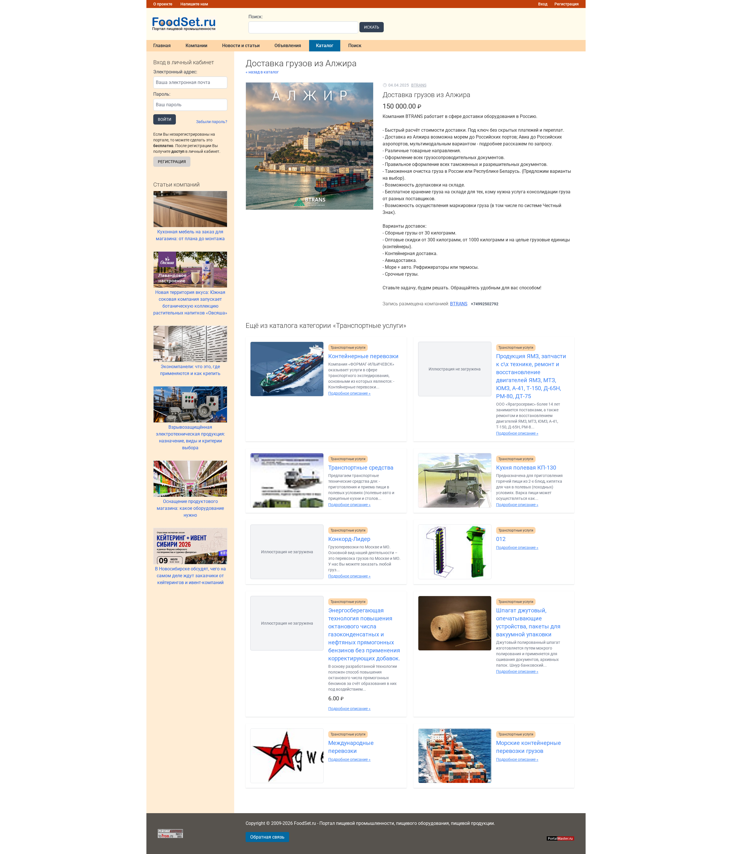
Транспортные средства (360, 467)
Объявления (287, 45)
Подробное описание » (349, 393)
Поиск (354, 45)
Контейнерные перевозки (363, 356)
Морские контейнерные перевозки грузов (528, 746)
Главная (162, 45)
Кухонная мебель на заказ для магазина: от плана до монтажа (190, 235)
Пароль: (161, 94)
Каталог (324, 45)
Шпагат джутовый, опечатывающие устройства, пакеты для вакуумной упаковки (528, 622)
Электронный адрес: (175, 72)
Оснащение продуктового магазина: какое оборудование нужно (190, 508)
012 (501, 539)
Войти (164, 119)
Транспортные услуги (348, 348)
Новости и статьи (241, 45)
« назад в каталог (262, 72)
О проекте (162, 4)
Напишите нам (194, 4)
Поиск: (255, 16)
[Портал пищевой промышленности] (194, 24)
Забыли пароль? (211, 121)
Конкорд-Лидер (349, 539)
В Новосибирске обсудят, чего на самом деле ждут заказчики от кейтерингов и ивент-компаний (190, 575)
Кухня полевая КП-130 (526, 467)
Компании (196, 45)
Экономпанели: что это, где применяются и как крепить (190, 370)
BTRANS (418, 85)
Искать (371, 27)
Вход (543, 4)
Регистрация (566, 4)
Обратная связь (267, 837)
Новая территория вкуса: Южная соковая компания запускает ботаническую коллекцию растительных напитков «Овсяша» (190, 303)
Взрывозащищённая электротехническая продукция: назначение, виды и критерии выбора (190, 437)
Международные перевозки (351, 746)
